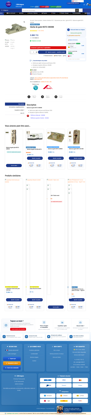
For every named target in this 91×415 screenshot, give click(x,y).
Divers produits (38, 20)
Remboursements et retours (57, 354)
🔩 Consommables (77, 13)
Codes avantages (12, 354)
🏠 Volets (21, 13)
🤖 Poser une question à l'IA (56, 6)
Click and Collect (57, 357)
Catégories (5, 10)
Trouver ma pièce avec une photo (18, 329)
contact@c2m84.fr (80, 362)
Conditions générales (34, 350)
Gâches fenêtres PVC (48, 20)
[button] (24, 22)
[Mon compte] (84, 5)
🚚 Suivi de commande (34, 6)
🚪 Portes (53, 13)
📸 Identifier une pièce (44, 6)
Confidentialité (34, 354)
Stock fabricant (65, 77)
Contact (34, 361)
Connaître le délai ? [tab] (19, 110)
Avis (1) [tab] (22, 113)
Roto (50, 81)
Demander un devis (13, 363)
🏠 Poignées (44, 13)
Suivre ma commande (12, 368)
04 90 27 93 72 (80, 359)
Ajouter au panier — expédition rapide (56, 52)
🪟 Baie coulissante (11, 13)
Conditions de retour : (45, 81)
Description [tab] (21, 104)
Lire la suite (14, 165)
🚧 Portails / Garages (64, 13)
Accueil (32, 20)
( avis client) (40, 30)
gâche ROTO (69, 20)
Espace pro (13, 358)
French (75, 1)
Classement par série (60, 20)
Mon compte (57, 350)
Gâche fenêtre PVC (38, 79)
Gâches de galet (49, 77)
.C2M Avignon (20, 4)
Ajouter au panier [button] (36, 158)
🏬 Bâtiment (87, 13)
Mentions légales (34, 357)
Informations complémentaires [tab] (16, 107)
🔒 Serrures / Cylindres (32, 13)
